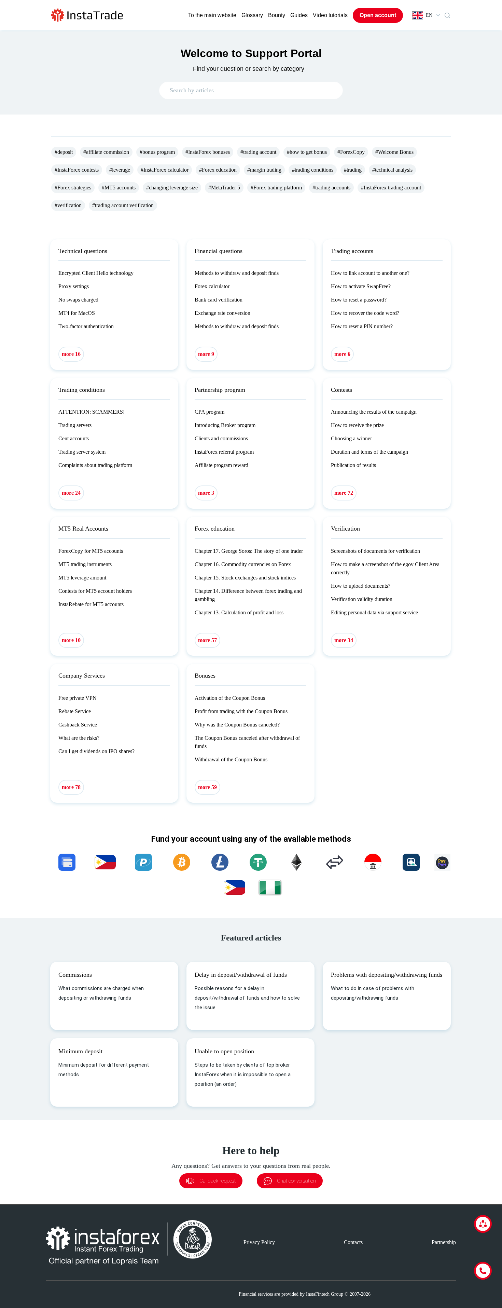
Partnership (444, 1242)
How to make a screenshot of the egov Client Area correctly (385, 568)
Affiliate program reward (221, 465)
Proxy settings (73, 286)
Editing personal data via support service (374, 612)
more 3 (206, 493)
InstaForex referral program (224, 452)
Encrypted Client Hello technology (96, 273)
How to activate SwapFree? (361, 286)
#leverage (119, 170)
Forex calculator (212, 286)
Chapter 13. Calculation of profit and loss (239, 612)
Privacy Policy (259, 1242)
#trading (353, 170)
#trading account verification (123, 205)
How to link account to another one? (370, 273)
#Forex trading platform (276, 187)
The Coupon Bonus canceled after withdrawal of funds (247, 742)
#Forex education (218, 170)
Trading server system (82, 452)
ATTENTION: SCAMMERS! (91, 412)
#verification (68, 205)
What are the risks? (78, 738)
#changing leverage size (172, 187)
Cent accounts (73, 438)
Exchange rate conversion (222, 313)
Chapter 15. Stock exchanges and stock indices (245, 577)
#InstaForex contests (77, 170)
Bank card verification (218, 300)
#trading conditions (312, 170)
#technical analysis (392, 170)
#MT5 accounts (119, 187)
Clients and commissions (221, 438)
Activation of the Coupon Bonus (230, 698)
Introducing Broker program (225, 425)
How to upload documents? (360, 586)
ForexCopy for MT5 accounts (90, 551)
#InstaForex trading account (391, 187)
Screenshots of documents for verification (375, 551)
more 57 (207, 640)
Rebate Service (74, 711)
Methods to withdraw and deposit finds (237, 273)
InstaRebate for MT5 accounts (91, 604)
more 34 (343, 640)
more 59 (207, 787)
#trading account (258, 152)
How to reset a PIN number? (362, 326)
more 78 (71, 787)
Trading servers (75, 425)
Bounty (276, 15)
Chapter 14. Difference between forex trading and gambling (248, 595)
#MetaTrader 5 (224, 187)
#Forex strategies (73, 187)
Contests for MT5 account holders (95, 591)
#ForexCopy (351, 152)
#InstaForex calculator (165, 170)
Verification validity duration (361, 599)
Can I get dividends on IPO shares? (96, 751)
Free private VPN (77, 698)
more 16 (71, 354)
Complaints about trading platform (95, 465)
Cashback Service (77, 725)
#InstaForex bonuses (207, 152)
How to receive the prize (357, 425)
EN (429, 15)
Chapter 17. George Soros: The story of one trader (249, 551)
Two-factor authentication (86, 326)
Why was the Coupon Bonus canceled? (237, 725)
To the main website (212, 15)
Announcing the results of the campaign (374, 412)
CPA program (209, 412)
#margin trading (264, 170)
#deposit (64, 152)
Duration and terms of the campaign (369, 452)
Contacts (353, 1242)
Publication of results (353, 465)
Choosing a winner (351, 438)
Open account (378, 15)
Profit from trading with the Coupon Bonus (241, 711)
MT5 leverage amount (82, 577)
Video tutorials (330, 15)
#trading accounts (331, 187)
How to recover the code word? (365, 313)
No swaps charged (78, 300)
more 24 (71, 493)
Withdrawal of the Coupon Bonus (231, 759)
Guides (299, 15)
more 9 (206, 354)
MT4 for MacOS (76, 313)
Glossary (252, 15)
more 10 (71, 640)
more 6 (342, 354)
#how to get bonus (307, 152)
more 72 (343, 493)
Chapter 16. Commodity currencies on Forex (243, 564)
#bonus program (157, 152)
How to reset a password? (359, 300)
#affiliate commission (106, 152)
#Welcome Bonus (394, 152)
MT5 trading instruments (85, 564)
